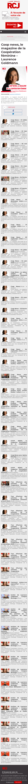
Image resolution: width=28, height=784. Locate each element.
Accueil (3, 36)
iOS (12, 18)
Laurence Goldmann (15, 94)
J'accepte (18, 782)
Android (17, 18)
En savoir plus (10, 782)
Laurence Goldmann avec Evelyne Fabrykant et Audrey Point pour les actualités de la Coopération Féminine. (14, 301)
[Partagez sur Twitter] (13, 113)
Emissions (10, 36)
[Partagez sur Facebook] (13, 110)
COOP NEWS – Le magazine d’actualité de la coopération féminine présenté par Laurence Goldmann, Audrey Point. (14, 123)
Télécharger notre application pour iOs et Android (12, 772)
